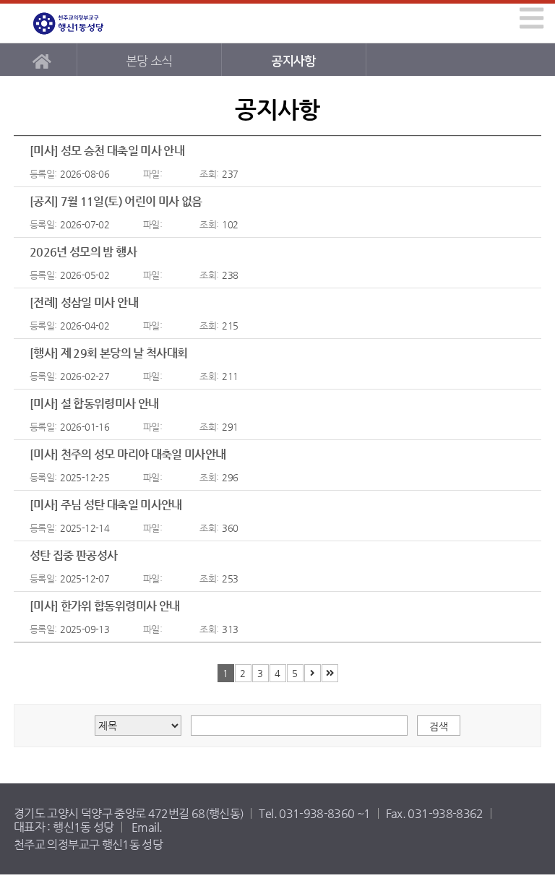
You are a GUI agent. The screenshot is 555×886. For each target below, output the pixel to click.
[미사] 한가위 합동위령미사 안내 (104, 606)
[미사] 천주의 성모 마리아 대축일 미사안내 (128, 454)
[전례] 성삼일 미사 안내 (84, 302)
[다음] (312, 673)
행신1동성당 (80, 23)
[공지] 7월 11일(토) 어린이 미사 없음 (116, 201)
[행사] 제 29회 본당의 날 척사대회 (109, 353)
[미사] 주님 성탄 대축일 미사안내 (106, 505)
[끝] (330, 673)
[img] (531, 18)
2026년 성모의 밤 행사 (83, 252)
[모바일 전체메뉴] (529, 17)
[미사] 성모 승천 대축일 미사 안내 (107, 151)
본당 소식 (149, 61)
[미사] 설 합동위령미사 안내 (94, 403)
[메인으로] (42, 59)
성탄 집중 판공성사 (74, 555)
